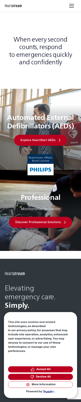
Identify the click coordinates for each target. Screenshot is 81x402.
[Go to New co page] (15, 273)
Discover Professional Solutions (38, 222)
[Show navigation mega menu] (71, 5)
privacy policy (26, 330)
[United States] (13, 6)
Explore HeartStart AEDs (37, 140)
